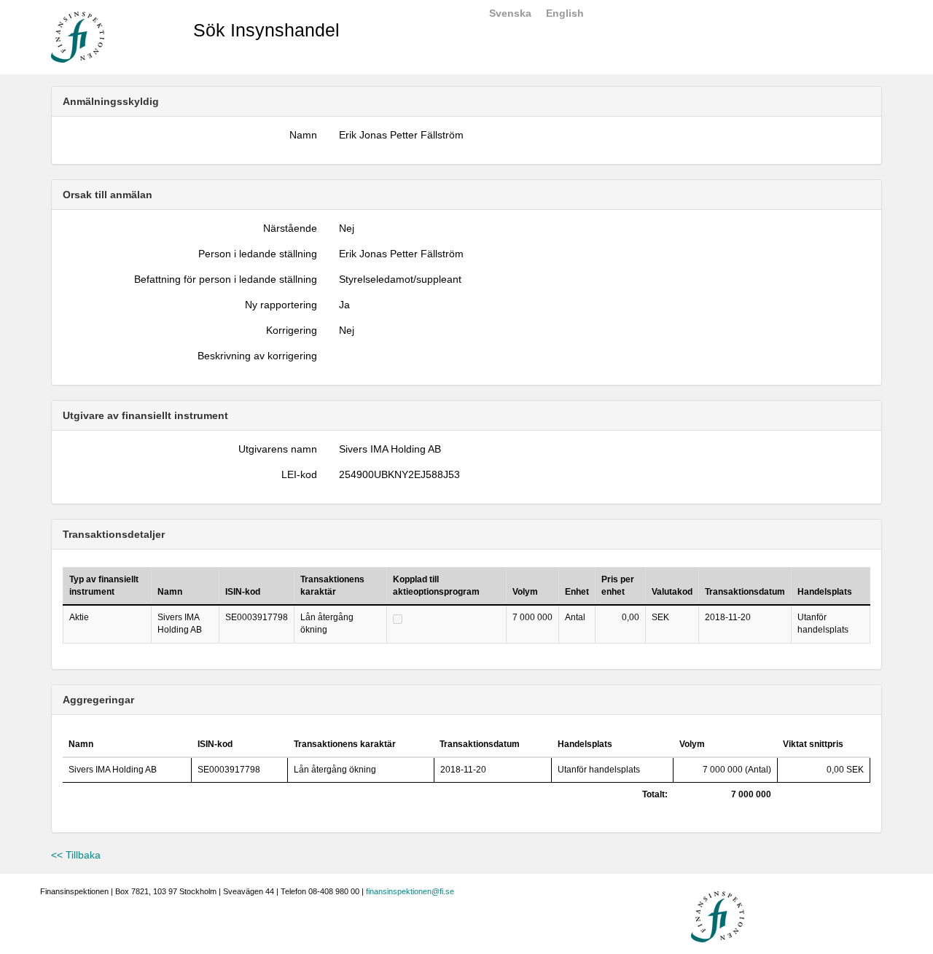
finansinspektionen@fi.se (410, 891)
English (565, 13)
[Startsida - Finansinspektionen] (77, 36)
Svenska (510, 13)
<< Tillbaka (76, 855)
